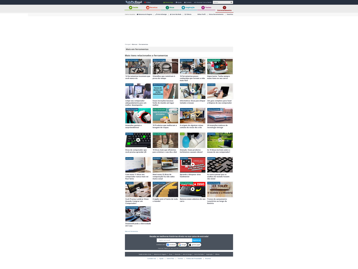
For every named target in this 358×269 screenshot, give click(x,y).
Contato (188, 2)
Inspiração (190, 7)
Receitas (153, 7)
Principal (127, 44)
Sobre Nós (170, 258)
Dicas (171, 7)
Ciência (188, 14)
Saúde (135, 7)
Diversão (177, 254)
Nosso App (169, 2)
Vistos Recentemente (216, 14)
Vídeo (148, 2)
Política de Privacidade (194, 248)
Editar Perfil (201, 14)
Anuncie (208, 258)
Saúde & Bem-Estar (145, 254)
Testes (208, 7)
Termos (185, 248)
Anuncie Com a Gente (204, 2)
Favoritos (230, 14)
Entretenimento (224, 10)
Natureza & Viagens (145, 14)
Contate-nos (151, 258)
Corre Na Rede (176, 14)
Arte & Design (162, 14)
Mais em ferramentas (131, 231)
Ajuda (180, 2)
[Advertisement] (14, 41)
